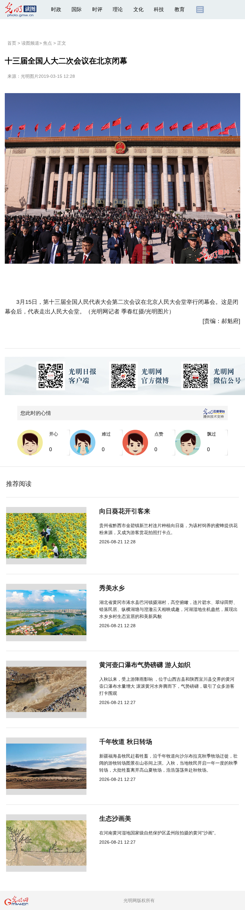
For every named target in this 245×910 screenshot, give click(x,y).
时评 (97, 9)
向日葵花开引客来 (124, 511)
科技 (159, 9)
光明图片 (30, 76)
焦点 (47, 43)
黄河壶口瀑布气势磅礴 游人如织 (144, 664)
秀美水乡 (112, 587)
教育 (179, 9)
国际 (76, 9)
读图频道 (30, 43)
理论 (118, 9)
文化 (138, 9)
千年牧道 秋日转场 (125, 741)
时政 (56, 9)
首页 (11, 43)
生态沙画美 (115, 818)
